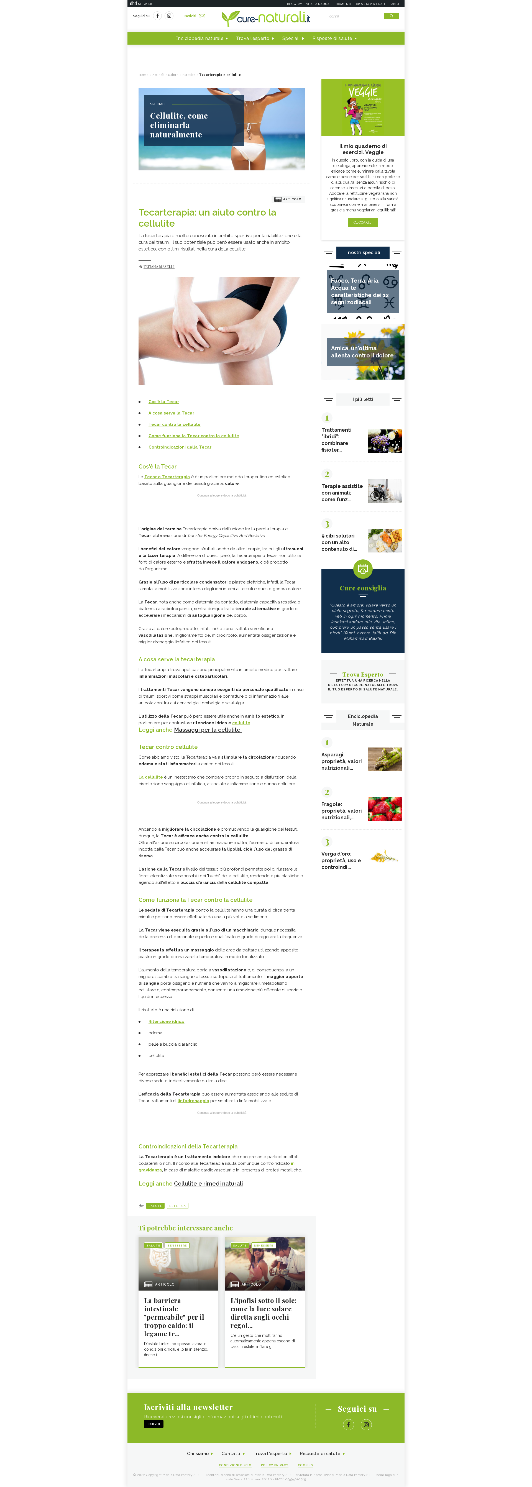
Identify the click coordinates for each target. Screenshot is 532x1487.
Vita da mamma (317, 4)
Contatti (230, 1453)
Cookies (305, 1465)
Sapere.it (396, 4)
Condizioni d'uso (235, 1465)
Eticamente (343, 4)
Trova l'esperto (253, 38)
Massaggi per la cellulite (208, 729)
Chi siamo (198, 1453)
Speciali (291, 38)
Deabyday (294, 4)
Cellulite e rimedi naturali (208, 1183)
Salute (155, 1205)
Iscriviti (190, 16)
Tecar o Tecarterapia (167, 476)
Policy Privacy (274, 1465)
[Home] (266, 19)
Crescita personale (371, 4)
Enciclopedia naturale (199, 38)
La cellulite (151, 777)
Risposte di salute (332, 38)
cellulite (241, 722)
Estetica (177, 1205)
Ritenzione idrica (166, 1021)
